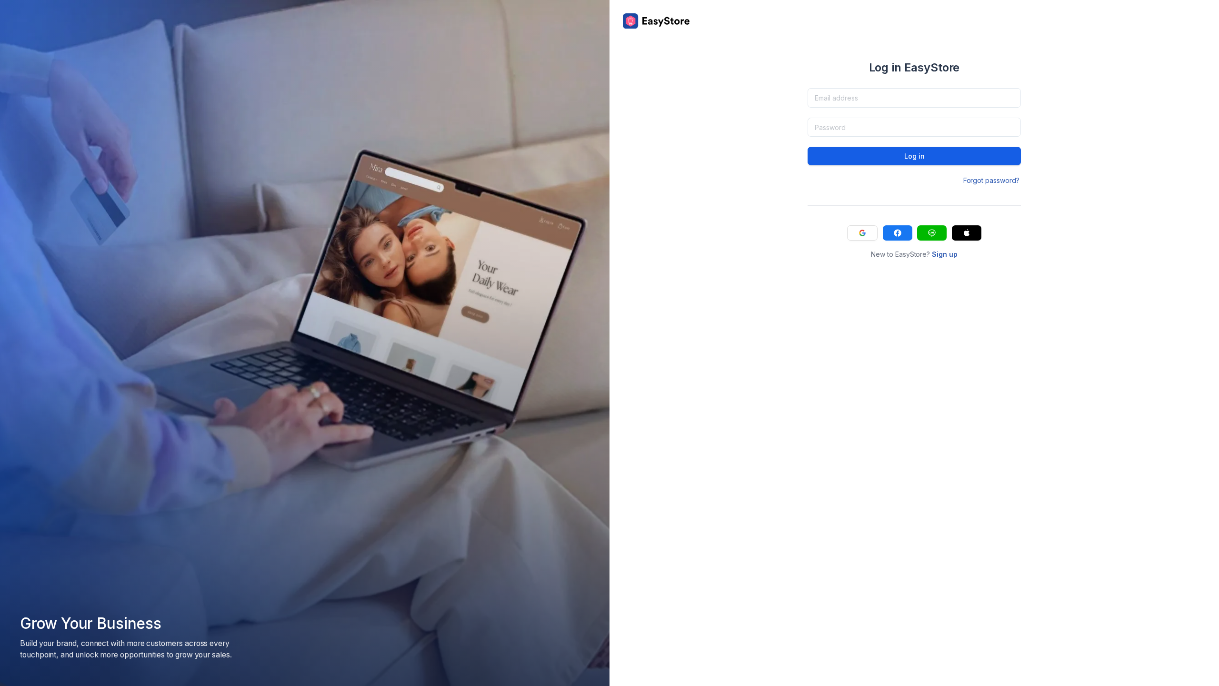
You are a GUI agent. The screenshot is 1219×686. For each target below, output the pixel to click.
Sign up (945, 254)
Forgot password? (991, 180)
